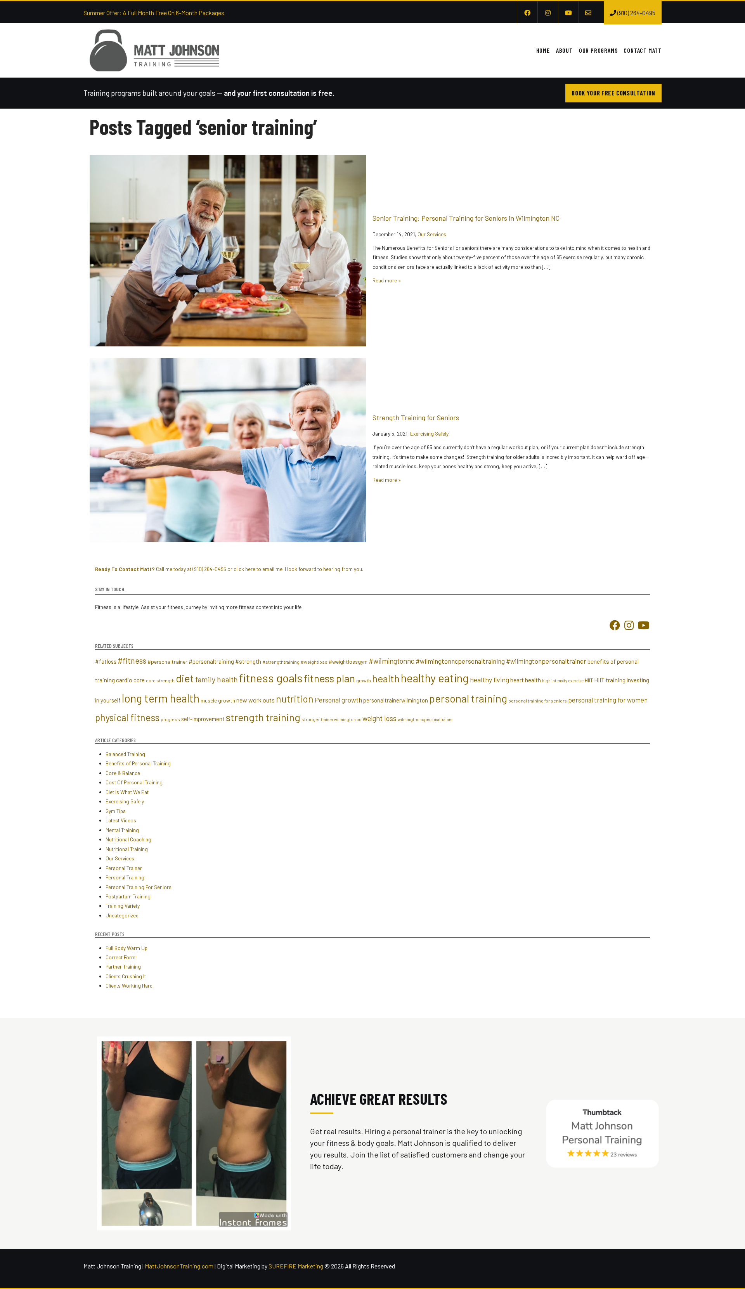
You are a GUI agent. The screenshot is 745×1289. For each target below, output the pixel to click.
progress (170, 719)
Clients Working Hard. (130, 985)
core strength (160, 680)
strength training (263, 717)
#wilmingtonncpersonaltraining (460, 661)
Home (543, 50)
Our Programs (598, 50)
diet (185, 678)
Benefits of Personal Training (138, 763)
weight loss (379, 718)
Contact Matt (643, 50)
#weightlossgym (348, 661)
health (386, 678)
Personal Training (125, 877)
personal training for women (608, 700)
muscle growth (218, 700)
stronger (310, 719)
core (139, 680)
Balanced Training (125, 754)
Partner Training (123, 966)
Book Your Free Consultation (613, 93)
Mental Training (122, 830)
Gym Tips (116, 811)
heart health (525, 679)
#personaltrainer (167, 661)
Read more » (386, 280)
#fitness (132, 660)
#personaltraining (211, 661)
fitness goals (271, 678)
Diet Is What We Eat (127, 792)
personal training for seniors (537, 700)
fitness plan (329, 678)
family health (216, 679)
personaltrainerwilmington (395, 700)
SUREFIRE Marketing (296, 1266)
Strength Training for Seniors (415, 417)
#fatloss (105, 661)
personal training (468, 698)
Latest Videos (121, 820)
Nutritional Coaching (128, 839)
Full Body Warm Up (126, 948)
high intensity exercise (563, 680)
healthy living (489, 679)
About (564, 50)
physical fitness (127, 717)
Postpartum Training (128, 896)
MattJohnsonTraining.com (179, 1266)
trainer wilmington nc (341, 719)
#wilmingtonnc (391, 661)
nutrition (295, 698)
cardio (124, 679)
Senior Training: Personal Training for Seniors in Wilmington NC (466, 218)
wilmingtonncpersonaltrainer (425, 719)
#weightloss (314, 661)
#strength (248, 661)
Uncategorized (122, 915)
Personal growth (338, 700)
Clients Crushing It (126, 976)
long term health (160, 698)
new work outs (255, 700)
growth (363, 680)
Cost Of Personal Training (134, 782)
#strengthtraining (281, 661)
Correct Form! (121, 957)
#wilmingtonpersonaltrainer (546, 661)
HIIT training (609, 680)
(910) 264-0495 (209, 569)
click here (244, 569)
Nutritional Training (127, 849)
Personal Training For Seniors (139, 887)
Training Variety (123, 905)
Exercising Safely (429, 433)
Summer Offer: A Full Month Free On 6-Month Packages (153, 12)
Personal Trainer (124, 868)
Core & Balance (123, 773)
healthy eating (435, 678)
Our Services (432, 234)
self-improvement (203, 718)
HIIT (589, 680)
